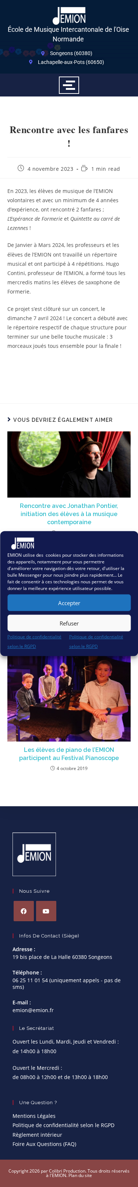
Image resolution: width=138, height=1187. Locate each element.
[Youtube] (46, 911)
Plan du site (80, 1175)
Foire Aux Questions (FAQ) (44, 1143)
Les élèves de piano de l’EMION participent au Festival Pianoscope (69, 754)
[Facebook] (24, 911)
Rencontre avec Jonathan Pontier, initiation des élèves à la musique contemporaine (69, 514)
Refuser (69, 623)
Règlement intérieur (37, 1134)
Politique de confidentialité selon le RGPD (63, 1125)
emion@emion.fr (33, 1010)
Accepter (69, 603)
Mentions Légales (34, 1115)
